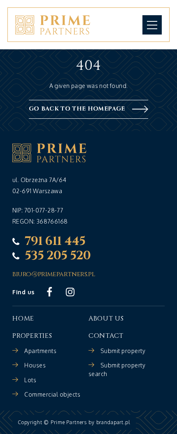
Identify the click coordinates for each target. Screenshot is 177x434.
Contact (105, 335)
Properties (32, 335)
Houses (35, 365)
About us (106, 318)
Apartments (40, 350)
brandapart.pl (113, 422)
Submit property (123, 350)
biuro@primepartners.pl (53, 274)
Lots (30, 379)
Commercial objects (52, 394)
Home (23, 318)
